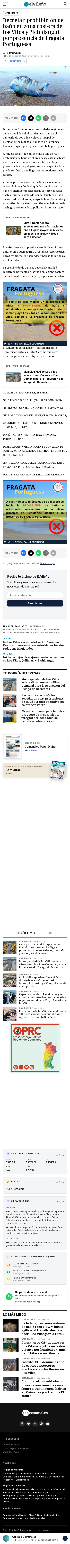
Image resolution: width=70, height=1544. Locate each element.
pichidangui (52, 629)
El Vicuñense (54, 1489)
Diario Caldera (41, 1473)
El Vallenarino (53, 1476)
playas (8, 632)
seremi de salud (51, 632)
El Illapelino (37, 1498)
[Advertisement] (35, 815)
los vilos (37, 629)
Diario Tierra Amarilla (24, 1476)
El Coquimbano (38, 1489)
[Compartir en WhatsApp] (38, 118)
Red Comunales (13, 53)
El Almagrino (9, 1473)
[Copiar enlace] (53, 118)
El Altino (40, 1476)
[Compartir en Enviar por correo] (46, 118)
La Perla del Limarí (27, 1495)
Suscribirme (35, 603)
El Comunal (8, 1489)
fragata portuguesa (16, 629)
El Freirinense (22, 1479)
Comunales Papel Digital (15, 1515)
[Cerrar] (65, 1538)
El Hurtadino (39, 1492)
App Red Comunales (35, 1518)
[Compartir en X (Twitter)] (31, 118)
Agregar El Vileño (13, 61)
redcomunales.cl (11, 1444)
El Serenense (22, 1489)
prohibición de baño (27, 632)
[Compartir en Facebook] (23, 118)
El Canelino (24, 1498)
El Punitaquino (45, 1495)
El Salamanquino (54, 1498)
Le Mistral (49, 1515)
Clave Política (35, 1515)
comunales (38, 626)
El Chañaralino (24, 1473)
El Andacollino (23, 1492)
